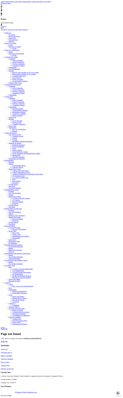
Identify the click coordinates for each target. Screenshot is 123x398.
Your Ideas (11, 186)
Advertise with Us (6, 352)
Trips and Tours (13, 40)
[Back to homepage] (6, 3)
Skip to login (14, 1)
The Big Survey (13, 184)
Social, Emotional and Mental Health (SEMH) (26, 153)
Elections (11, 162)
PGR (13, 179)
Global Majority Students (20, 110)
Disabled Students (17, 109)
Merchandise (16, 238)
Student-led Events (14, 36)
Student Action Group (15, 83)
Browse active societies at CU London (24, 74)
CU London (16, 200)
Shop (10, 267)
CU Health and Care (18, 176)
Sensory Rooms (17, 150)
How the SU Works (18, 300)
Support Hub (16, 155)
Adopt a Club (16, 234)
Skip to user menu (45, 1)
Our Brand (15, 302)
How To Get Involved (19, 129)
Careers (10, 284)
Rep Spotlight (16, 181)
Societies (11, 71)
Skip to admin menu (33, 1)
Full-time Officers (17, 167)
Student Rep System (14, 169)
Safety (14, 148)
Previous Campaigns (18, 64)
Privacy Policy (16, 322)
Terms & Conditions (14, 317)
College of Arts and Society (20, 171)
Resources (15, 183)
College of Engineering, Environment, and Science (27, 174)
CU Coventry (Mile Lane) (20, 177)
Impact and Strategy (18, 296)
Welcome (11, 41)
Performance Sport (14, 241)
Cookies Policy (17, 319)
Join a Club (15, 233)
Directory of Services (7, 369)
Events (10, 45)
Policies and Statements (19, 291)
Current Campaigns (18, 62)
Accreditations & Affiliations (21, 315)
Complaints (15, 305)
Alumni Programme (14, 258)
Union (10, 295)
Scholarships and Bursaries (16, 159)
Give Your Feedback (14, 188)
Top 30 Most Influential (15, 246)
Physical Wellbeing (18, 146)
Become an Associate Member (21, 277)
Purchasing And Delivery (20, 324)
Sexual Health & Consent (20, 152)
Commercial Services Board (20, 312)
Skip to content (5, 1)
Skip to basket (22, 1)
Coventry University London (21, 198)
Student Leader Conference (16, 215)
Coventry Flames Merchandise (21, 272)
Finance (14, 138)
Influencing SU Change (19, 298)
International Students (18, 112)
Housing (14, 140)
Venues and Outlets (14, 279)
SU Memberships (17, 274)
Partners (14, 131)
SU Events (11, 34)
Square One (12, 38)
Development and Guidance (20, 236)
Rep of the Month (17, 202)
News (10, 288)
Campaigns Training (18, 65)
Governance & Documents (16, 308)
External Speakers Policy (19, 321)
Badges (10, 248)
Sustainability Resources (19, 293)
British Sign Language (15, 250)
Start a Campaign (17, 60)
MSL (10, 395)
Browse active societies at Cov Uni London (25, 72)
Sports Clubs (12, 126)
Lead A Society (17, 78)
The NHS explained (18, 157)
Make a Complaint (6, 356)
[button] (1, 5)
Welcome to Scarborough (16, 53)
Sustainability (12, 289)
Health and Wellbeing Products (21, 276)
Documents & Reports (19, 314)
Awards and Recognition (19, 81)
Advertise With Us (14, 307)
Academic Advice (17, 136)
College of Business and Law (21, 172)
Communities (12, 67)
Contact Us (11, 303)
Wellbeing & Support (14, 143)
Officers (10, 164)
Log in (4, 26)
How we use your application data (22, 286)
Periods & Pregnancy (18, 145)
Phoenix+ (11, 252)
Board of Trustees (17, 310)
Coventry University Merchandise (22, 269)
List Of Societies (17, 121)
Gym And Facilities (14, 227)
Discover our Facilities (19, 229)
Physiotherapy (12, 243)
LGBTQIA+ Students (19, 114)
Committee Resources (19, 76)
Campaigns (11, 59)
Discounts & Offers (14, 281)
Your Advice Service (14, 134)
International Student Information (22, 141)
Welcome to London (14, 46)
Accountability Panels (19, 165)
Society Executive (17, 79)
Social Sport (12, 117)
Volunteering (12, 127)
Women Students (17, 115)
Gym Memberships (14, 69)
